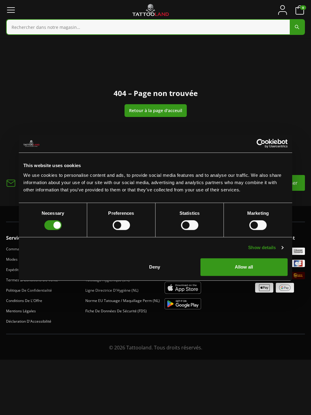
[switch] (121, 225)
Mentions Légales (21, 311)
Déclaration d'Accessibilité (28, 321)
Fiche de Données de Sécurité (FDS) (116, 311)
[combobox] (155, 27)
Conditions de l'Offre (24, 300)
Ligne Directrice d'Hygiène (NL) (111, 290)
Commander (16, 249)
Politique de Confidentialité (29, 290)
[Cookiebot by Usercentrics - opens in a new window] (261, 143)
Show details (262, 247)
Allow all (244, 266)
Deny (154, 266)
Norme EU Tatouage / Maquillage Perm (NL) (122, 300)
